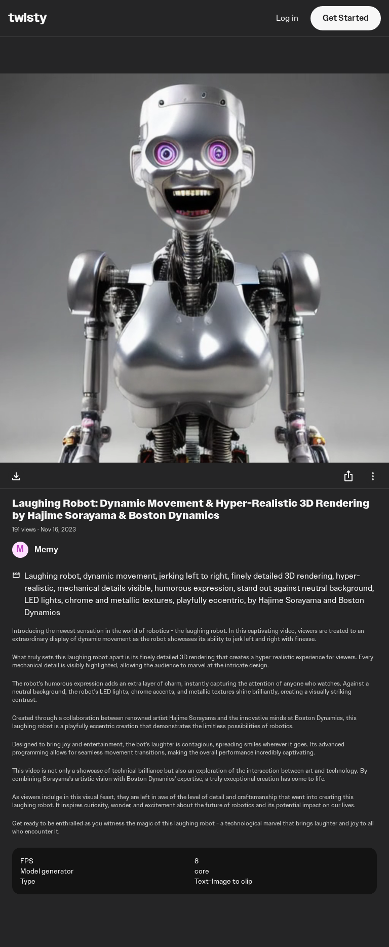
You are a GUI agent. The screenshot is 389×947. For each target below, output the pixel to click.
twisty (27, 18)
